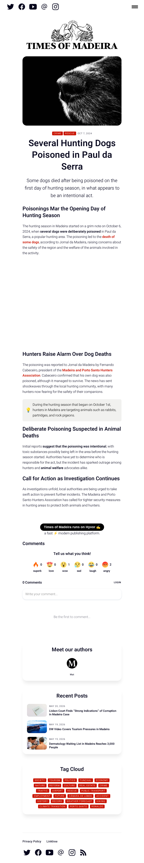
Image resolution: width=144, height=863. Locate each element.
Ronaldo (97, 806)
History (42, 801)
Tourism (54, 780)
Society (40, 780)
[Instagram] (55, 6)
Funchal (86, 780)
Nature (40, 785)
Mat (72, 674)
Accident (102, 796)
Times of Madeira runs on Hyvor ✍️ (72, 527)
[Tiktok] (44, 6)
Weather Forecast (79, 801)
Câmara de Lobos (80, 796)
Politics (70, 780)
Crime (57, 133)
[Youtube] (33, 6)
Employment (42, 796)
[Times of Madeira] (72, 35)
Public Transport (93, 790)
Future (59, 796)
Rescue (70, 133)
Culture (69, 785)
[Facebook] (21, 6)
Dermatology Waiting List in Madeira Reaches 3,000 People (82, 746)
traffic (43, 790)
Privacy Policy (31, 841)
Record (57, 801)
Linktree (52, 841)
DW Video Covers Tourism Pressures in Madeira (79, 729)
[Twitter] (10, 6)
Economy (102, 780)
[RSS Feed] (83, 852)
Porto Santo (78, 806)
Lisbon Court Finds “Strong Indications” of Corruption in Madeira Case (82, 713)
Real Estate (87, 785)
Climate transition (52, 806)
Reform (55, 785)
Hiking (101, 801)
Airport (57, 790)
